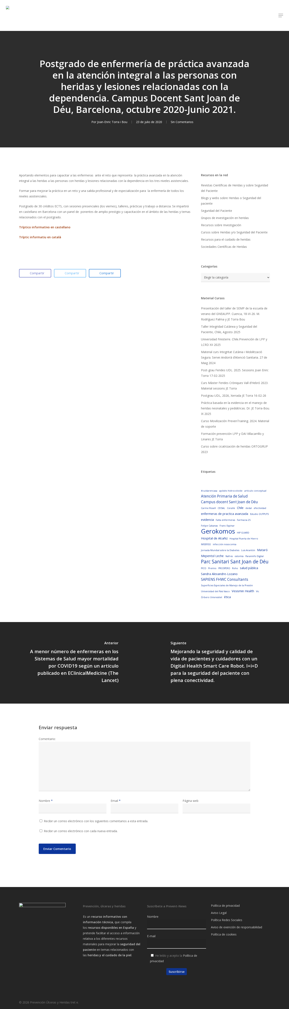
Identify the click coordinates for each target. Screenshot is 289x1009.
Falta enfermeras (225, 519)
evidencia (207, 519)
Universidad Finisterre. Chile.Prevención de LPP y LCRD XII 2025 (234, 342)
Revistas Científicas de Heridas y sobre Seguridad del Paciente (234, 188)
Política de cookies (224, 934)
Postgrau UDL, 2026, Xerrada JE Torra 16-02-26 (233, 396)
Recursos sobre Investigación (221, 225)
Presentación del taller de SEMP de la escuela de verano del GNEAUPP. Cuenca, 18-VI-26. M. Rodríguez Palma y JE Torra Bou (234, 313)
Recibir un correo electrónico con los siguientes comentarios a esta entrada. (96, 821)
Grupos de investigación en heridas (225, 218)
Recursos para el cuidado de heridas (225, 239)
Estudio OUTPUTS (259, 514)
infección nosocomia (224, 544)
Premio (212, 568)
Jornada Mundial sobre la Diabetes (220, 550)
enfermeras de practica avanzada (224, 513)
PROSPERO (224, 568)
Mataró (262, 550)
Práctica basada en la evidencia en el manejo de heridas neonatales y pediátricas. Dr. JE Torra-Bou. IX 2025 (235, 408)
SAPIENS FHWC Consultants (224, 579)
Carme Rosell (208, 508)
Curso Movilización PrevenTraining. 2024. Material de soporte (235, 423)
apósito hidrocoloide (230, 490)
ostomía (239, 556)
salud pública (249, 568)
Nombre (46, 801)
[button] (280, 15)
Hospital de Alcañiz (214, 538)
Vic (257, 591)
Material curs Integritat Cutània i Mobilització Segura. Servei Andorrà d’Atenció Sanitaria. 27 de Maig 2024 (234, 357)
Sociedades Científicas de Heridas (224, 247)
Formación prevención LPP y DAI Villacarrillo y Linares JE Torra (232, 436)
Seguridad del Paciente (216, 211)
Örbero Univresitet (211, 597)
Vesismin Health (243, 591)
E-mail (151, 936)
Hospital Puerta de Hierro (244, 538)
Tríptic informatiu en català (40, 237)
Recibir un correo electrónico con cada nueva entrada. (81, 831)
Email (116, 801)
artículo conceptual (255, 490)
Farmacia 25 (243, 519)
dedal (248, 508)
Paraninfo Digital (254, 556)
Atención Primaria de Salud (224, 496)
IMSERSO (206, 544)
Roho (235, 568)
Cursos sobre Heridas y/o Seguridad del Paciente (234, 232)
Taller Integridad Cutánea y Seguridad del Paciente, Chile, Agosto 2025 (229, 329)
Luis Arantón (248, 550)
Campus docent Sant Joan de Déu (229, 501)
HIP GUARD (243, 532)
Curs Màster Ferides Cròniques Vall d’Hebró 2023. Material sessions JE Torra (234, 385)
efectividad (260, 508)
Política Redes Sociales (226, 920)
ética (227, 597)
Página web (190, 801)
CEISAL (221, 508)
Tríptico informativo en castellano (44, 227)
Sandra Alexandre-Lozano (219, 574)
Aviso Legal (219, 913)
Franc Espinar (227, 525)
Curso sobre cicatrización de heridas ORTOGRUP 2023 (234, 449)
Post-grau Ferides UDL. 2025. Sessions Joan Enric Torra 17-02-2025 (234, 373)
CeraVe (231, 508)
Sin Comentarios (182, 122)
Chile (240, 508)
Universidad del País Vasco (215, 591)
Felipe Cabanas (209, 525)
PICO (203, 568)
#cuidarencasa (209, 490)
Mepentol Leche (212, 556)
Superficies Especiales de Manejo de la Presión (227, 585)
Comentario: (47, 739)
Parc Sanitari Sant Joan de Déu (234, 561)
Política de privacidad (225, 906)
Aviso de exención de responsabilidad (236, 927)
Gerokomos (218, 531)
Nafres (229, 556)
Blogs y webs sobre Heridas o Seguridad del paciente (231, 200)
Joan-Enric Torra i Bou (112, 122)
